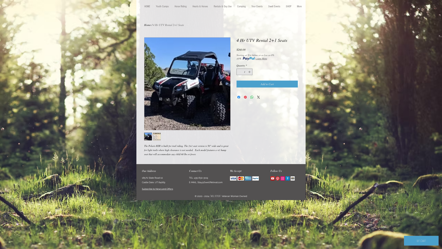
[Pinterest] (278, 178)
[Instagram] (283, 178)
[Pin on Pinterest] (245, 97)
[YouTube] (273, 178)
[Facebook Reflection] (288, 178)
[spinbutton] (244, 72)
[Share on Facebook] (239, 97)
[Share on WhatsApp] (252, 97)
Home (147, 25)
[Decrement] (239, 72)
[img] (233, 178)
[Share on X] (258, 97)
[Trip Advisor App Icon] (293, 178)
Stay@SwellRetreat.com (210, 182)
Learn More (261, 58)
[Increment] (250, 72)
